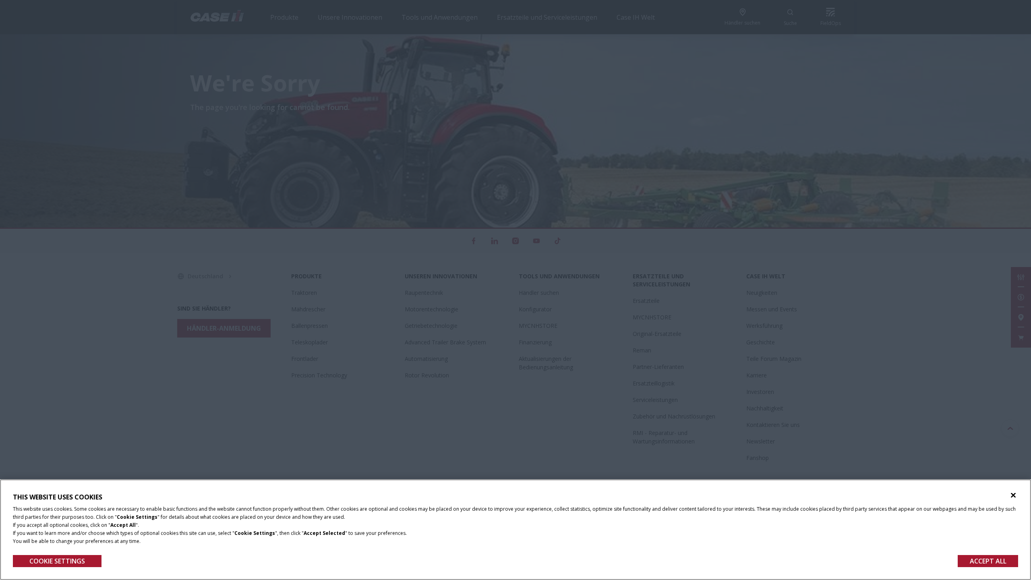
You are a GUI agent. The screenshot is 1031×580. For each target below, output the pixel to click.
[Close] (1013, 495)
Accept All (988, 561)
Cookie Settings (57, 561)
